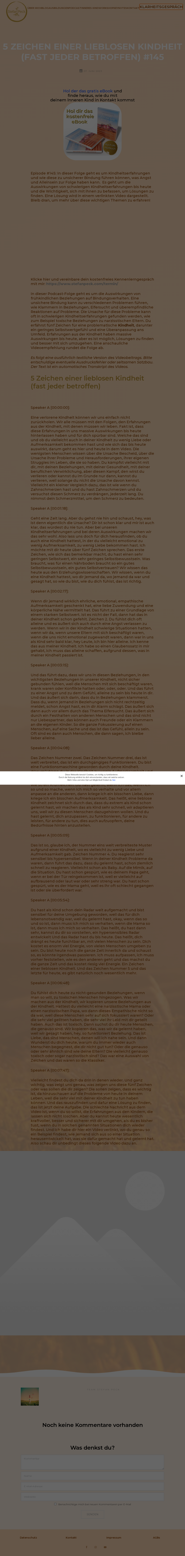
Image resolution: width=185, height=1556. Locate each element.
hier (113, 779)
